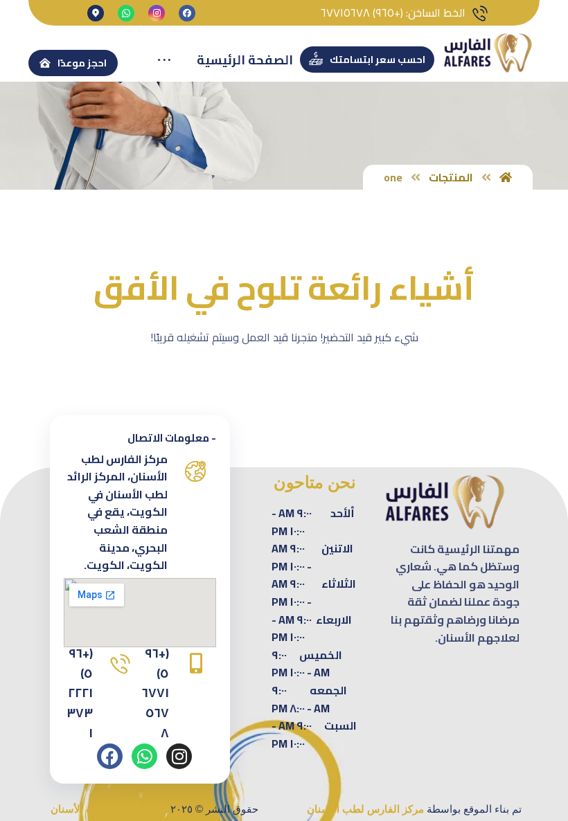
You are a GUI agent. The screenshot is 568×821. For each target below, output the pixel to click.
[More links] (164, 60)
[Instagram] (179, 756)
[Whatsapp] (144, 756)
